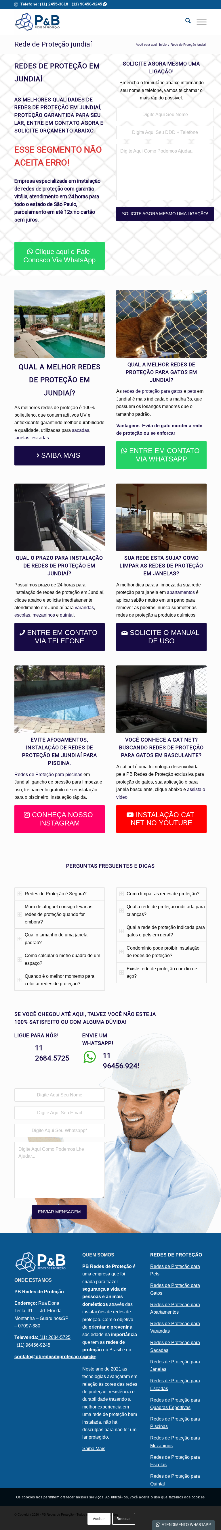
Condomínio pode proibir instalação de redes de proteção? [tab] (163, 952)
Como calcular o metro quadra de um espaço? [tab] (62, 959)
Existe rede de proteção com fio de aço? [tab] (162, 972)
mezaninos (44, 615)
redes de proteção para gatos (152, 391)
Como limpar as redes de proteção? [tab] (163, 893)
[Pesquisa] (185, 22)
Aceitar (99, 1519)
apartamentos (181, 592)
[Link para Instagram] (16, 4)
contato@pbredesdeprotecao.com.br (54, 1356)
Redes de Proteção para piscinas (48, 774)
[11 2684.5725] (21, 1049)
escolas (22, 615)
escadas (40, 437)
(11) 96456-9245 (89, 4)
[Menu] (199, 22)
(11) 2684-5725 (54, 1337)
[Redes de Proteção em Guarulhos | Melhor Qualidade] (37, 22)
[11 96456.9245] (89, 1057)
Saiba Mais (93, 1448)
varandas (84, 607)
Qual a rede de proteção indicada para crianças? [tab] (166, 910)
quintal (67, 615)
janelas (21, 437)
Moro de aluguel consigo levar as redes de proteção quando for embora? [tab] (58, 914)
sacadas (80, 430)
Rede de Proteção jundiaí (53, 44)
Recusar (124, 1519)
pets (191, 391)
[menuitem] (185, 22)
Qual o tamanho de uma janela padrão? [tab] (56, 938)
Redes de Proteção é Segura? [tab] (56, 893)
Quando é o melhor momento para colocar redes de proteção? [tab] (59, 980)
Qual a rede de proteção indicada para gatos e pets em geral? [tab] (166, 931)
